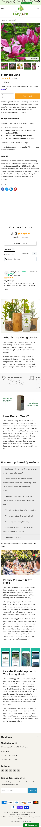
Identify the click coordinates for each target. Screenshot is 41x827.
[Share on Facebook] (2, 185)
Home (3, 16)
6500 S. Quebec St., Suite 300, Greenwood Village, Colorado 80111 (20, 813)
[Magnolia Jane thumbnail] (4, 62)
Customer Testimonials (27, 808)
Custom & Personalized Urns (19, 810)
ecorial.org (17, 717)
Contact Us (32, 825)
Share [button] (9, 286)
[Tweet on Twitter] (7, 185)
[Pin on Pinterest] (15, 185)
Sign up (33, 786)
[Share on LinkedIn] (11, 185)
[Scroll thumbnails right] (38, 62)
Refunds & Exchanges (11, 808)
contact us (21, 105)
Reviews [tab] (8, 245)
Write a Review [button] (21, 239)
